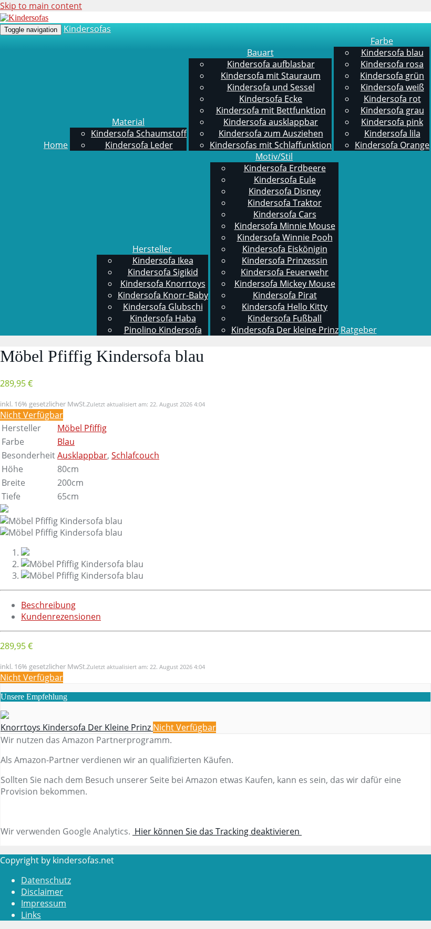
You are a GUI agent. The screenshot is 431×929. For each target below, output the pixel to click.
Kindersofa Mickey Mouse (284, 283)
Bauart (260, 52)
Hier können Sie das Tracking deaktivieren (217, 831)
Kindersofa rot (392, 99)
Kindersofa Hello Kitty (284, 306)
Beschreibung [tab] (48, 605)
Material (128, 122)
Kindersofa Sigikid (163, 272)
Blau (66, 441)
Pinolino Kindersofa (163, 330)
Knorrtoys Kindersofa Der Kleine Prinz (77, 727)
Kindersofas (87, 29)
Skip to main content (41, 6)
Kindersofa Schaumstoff (139, 133)
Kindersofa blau (392, 52)
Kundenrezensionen (61, 616)
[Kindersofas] (24, 17)
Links (31, 915)
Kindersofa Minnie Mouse (284, 226)
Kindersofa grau (392, 110)
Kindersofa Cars (284, 214)
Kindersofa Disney (285, 191)
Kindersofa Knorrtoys (163, 283)
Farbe (382, 41)
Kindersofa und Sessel (271, 87)
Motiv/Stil (274, 156)
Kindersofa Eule (285, 179)
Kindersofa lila (392, 133)
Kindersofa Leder (139, 145)
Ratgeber (359, 330)
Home (56, 145)
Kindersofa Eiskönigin (284, 249)
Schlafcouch (135, 455)
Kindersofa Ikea (162, 260)
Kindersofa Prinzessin (284, 260)
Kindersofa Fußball (285, 318)
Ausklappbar (82, 455)
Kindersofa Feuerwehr (285, 272)
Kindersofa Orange (392, 145)
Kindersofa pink (392, 122)
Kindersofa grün (392, 75)
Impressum (43, 903)
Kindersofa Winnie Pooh (285, 237)
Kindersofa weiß (392, 87)
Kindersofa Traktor (285, 202)
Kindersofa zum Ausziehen (271, 133)
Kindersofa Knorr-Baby (163, 295)
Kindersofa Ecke (270, 99)
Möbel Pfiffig (82, 428)
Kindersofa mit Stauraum (271, 75)
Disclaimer (42, 891)
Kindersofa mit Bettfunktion (271, 110)
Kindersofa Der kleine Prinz (284, 330)
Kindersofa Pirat (285, 295)
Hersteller (152, 249)
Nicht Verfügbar (31, 415)
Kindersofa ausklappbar (270, 122)
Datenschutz (46, 880)
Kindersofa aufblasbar (271, 64)
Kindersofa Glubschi (163, 306)
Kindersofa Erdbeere (285, 168)
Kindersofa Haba (163, 318)
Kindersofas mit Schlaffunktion (271, 145)
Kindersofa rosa (392, 64)
